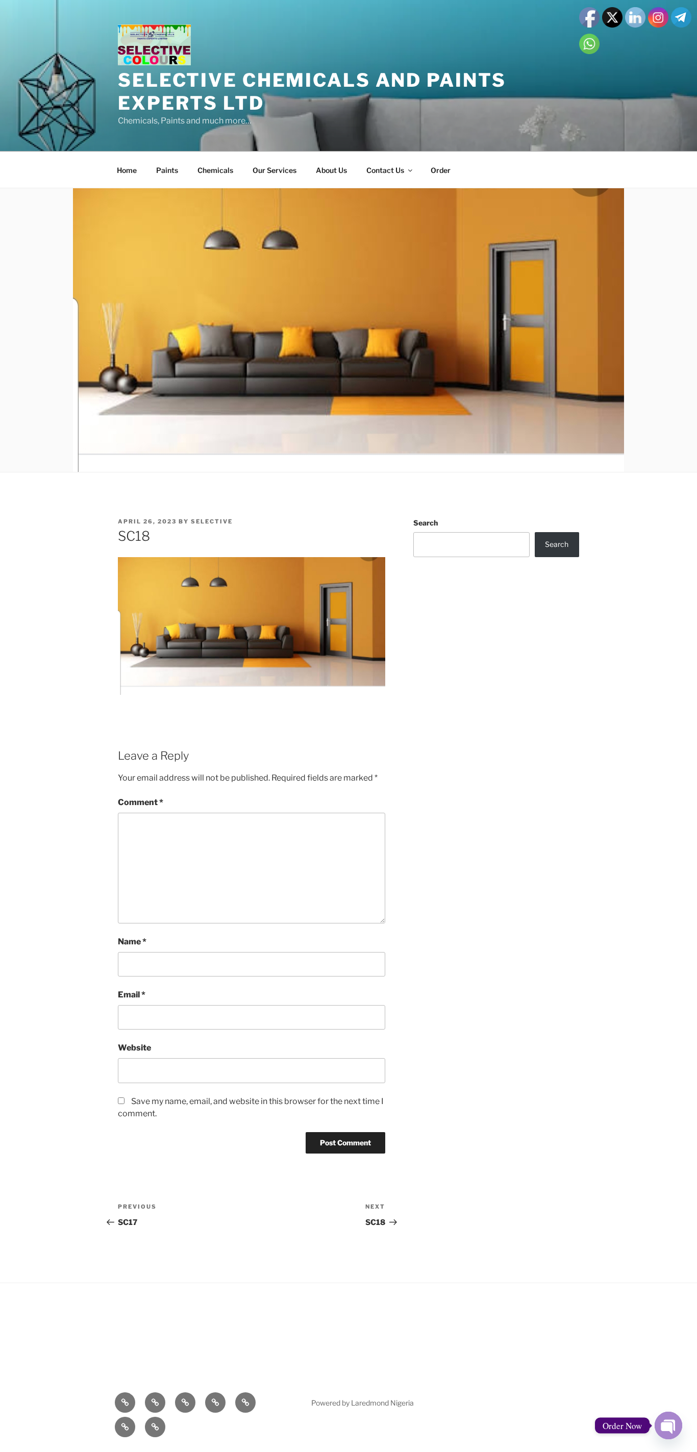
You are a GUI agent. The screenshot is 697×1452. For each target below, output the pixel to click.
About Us (331, 170)
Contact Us (385, 170)
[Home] (125, 1402)
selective (212, 521)
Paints (167, 170)
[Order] (155, 1427)
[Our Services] (215, 1402)
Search (425, 522)
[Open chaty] (668, 1425)
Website (134, 1048)
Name (132, 941)
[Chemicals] (185, 1402)
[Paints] (155, 1402)
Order (441, 170)
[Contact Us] (125, 1427)
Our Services (274, 170)
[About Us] (245, 1402)
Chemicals (215, 170)
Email (131, 994)
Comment (140, 802)
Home (127, 170)
